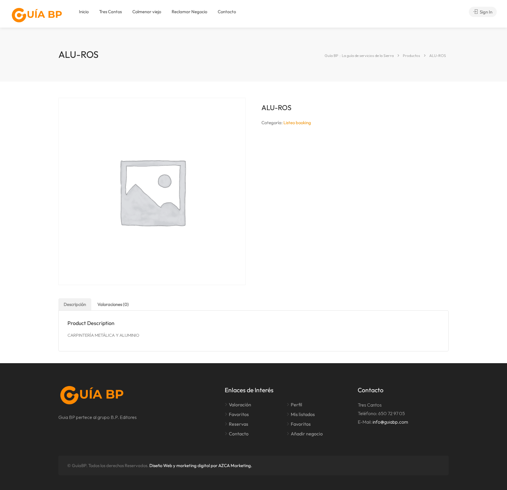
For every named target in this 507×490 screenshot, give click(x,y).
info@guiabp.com (390, 422)
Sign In (485, 12)
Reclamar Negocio (189, 11)
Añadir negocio (307, 434)
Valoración (240, 405)
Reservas (238, 424)
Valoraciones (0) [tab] (113, 304)
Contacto (227, 11)
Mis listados (303, 414)
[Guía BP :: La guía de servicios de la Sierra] (36, 15)
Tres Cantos (110, 11)
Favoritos (239, 414)
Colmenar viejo (146, 11)
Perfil (296, 405)
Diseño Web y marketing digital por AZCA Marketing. (200, 465)
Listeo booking (297, 122)
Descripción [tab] (75, 304)
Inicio (84, 11)
